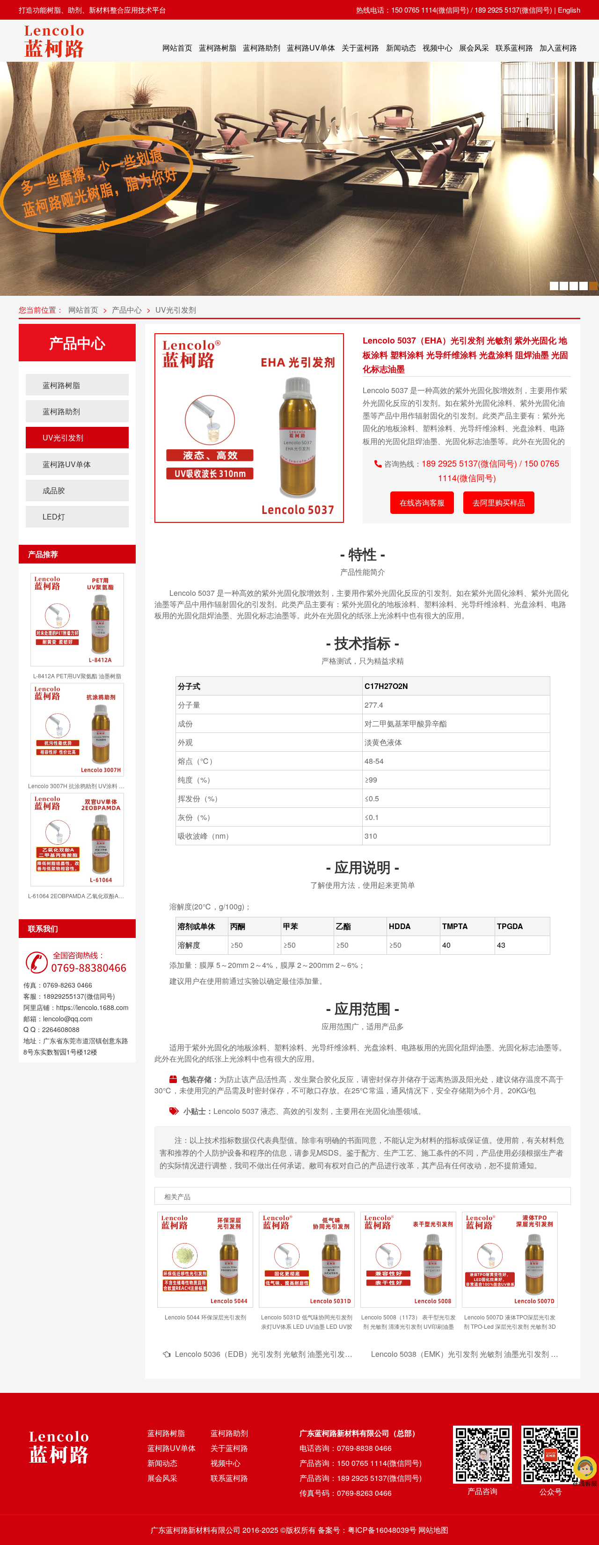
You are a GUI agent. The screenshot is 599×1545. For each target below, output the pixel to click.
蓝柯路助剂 (261, 47)
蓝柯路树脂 (217, 47)
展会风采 (474, 47)
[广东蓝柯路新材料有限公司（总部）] (54, 60)
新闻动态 (401, 47)
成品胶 (54, 490)
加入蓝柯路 (558, 47)
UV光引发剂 (175, 309)
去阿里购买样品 (499, 502)
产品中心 (127, 309)
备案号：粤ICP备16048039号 (367, 1529)
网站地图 (433, 1529)
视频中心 (438, 47)
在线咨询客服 (422, 502)
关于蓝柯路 (360, 47)
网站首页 (177, 47)
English (569, 10)
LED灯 (54, 516)
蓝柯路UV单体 (311, 47)
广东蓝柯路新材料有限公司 (196, 1529)
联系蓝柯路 (514, 47)
